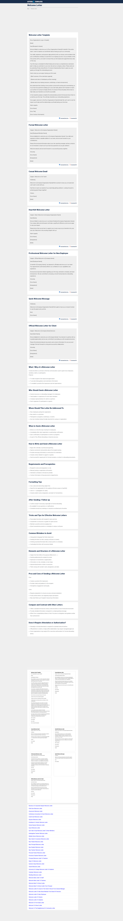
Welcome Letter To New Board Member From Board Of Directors (45, 891)
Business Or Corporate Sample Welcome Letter (40, 805)
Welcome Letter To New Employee (37, 894)
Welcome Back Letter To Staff (36, 877)
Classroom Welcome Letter (35, 811)
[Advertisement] (52, 21)
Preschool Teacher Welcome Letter (37, 855)
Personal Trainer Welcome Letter (37, 852)
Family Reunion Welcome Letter (37, 825)
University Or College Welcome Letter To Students (41, 869)
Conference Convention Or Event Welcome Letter (41, 814)
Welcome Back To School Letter (37, 883)
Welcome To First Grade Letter (36, 902)
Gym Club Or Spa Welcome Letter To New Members (42, 830)
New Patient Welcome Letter (36, 841)
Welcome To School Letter (35, 905)
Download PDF (74, 118)
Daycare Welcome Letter (35, 819)
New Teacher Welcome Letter (36, 850)
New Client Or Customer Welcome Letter (39, 839)
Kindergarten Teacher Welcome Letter (38, 833)
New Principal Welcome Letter (36, 844)
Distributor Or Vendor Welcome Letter (38, 822)
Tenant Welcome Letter (34, 866)
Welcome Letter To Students (36, 900)
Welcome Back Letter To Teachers (37, 880)
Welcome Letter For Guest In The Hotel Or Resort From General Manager (47, 888)
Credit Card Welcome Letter (36, 816)
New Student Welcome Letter (36, 847)
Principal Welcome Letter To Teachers (38, 858)
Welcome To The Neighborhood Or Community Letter (42, 908)
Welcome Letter (34, 8)
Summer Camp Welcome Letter (36, 864)
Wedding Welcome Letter (35, 875)
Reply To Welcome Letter (35, 861)
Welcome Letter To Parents (35, 897)
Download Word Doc (64, 118)
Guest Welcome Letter (34, 828)
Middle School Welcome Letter (36, 836)
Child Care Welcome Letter (35, 808)
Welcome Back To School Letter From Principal (40, 886)
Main (28, 8)
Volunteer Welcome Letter (35, 872)
